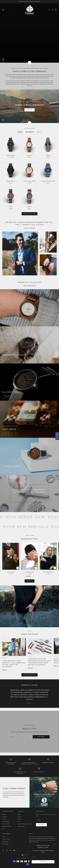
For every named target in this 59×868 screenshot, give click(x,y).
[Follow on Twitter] (6, 824)
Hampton (48, 129)
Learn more (29, 471)
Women (30, 106)
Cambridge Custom (29, 546)
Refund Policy (5, 815)
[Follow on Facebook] (3, 824)
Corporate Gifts (21, 800)
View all (29, 555)
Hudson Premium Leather (29, 155)
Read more (4, 643)
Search (3, 811)
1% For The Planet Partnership (25, 798)
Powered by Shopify (36, 832)
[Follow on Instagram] (10, 824)
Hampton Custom (11, 546)
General (4, 788)
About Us (20, 793)
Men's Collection (29, 187)
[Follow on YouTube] (14, 824)
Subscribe (43, 861)
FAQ (3, 802)
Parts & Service (5, 798)
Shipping (4, 790)
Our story (26, 202)
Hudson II (29, 180)
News (19, 795)
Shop (19, 788)
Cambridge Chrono (11, 129)
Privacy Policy (5, 818)
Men (20, 106)
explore (29, 20)
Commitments (32, 202)
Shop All (25, 259)
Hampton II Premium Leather (48, 155)
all (39, 106)
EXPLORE (7, 296)
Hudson (11, 180)
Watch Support (5, 795)
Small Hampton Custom (48, 546)
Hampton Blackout (11, 155)
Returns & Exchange (6, 800)
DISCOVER (29, 83)
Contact (19, 790)
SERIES (42, 491)
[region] (29, 20)
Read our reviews (29, 648)
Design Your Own (32, 259)
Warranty (4, 793)
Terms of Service (6, 813)
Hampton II (29, 129)
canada (4, 632)
